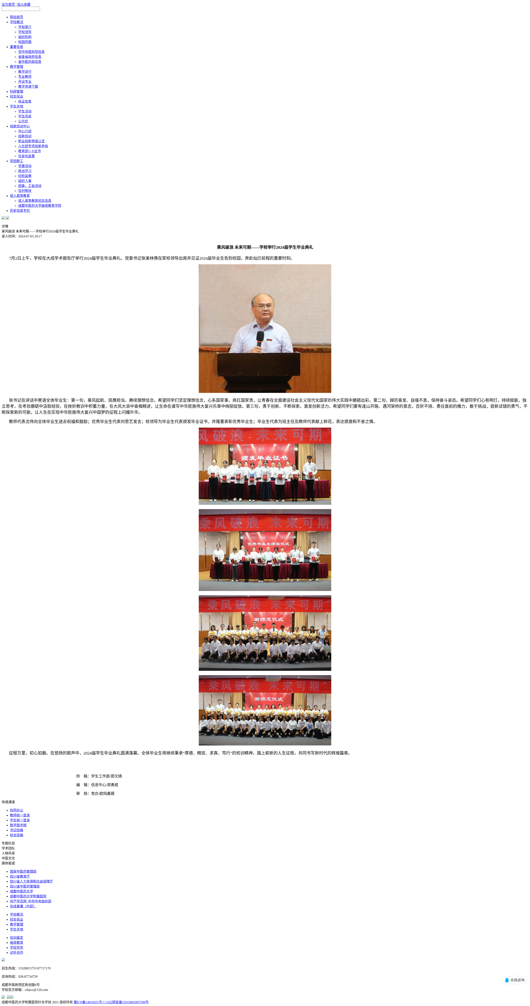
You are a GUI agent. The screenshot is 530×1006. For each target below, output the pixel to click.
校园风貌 (24, 42)
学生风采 (24, 116)
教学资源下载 (28, 86)
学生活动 (24, 111)
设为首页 (8, 4)
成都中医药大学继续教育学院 (39, 205)
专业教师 (24, 76)
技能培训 (24, 136)
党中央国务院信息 (31, 52)
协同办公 (16, 810)
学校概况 (16, 22)
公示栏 (23, 121)
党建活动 (24, 166)
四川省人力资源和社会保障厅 (31, 881)
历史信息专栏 (20, 210)
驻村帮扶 (24, 191)
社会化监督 (26, 156)
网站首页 (16, 17)
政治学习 (24, 171)
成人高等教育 (20, 195)
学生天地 (16, 106)
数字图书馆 (18, 825)
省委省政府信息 (29, 57)
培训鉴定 (16, 937)
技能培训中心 (20, 126)
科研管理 (16, 91)
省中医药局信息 (29, 61)
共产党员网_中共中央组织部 (30, 901)
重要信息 (16, 47)
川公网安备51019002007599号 (127, 1002)
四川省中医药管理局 (25, 886)
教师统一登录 (20, 815)
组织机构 (24, 37)
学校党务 (16, 947)
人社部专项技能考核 (33, 146)
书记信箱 (16, 830)
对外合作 (16, 952)
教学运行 (24, 71)
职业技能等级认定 (31, 141)
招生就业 (16, 96)
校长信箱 (16, 835)
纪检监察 (24, 176)
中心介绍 (24, 131)
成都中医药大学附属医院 (28, 896)
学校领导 (24, 32)
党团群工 (16, 161)
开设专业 (24, 81)
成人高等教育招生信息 (34, 200)
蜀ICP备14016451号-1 (89, 1002)
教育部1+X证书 (29, 151)
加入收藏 (23, 4)
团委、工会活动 (29, 186)
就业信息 (24, 101)
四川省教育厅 (20, 876)
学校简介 (24, 27)
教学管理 (16, 66)
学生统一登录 (20, 820)
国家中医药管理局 (23, 871)
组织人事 (24, 181)
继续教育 (16, 942)
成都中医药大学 (21, 891)
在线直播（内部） (23, 906)
